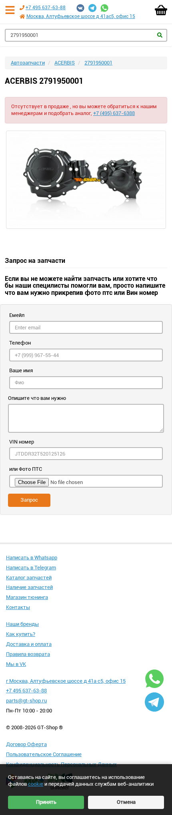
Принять (46, 802)
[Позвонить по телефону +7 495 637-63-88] (22, 7)
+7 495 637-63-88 (46, 7)
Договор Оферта (26, 744)
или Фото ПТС (25, 469)
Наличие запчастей (29, 587)
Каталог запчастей (29, 578)
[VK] (80, 8)
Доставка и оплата (29, 644)
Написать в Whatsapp (31, 558)
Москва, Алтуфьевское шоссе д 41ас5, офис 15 (80, 16)
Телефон (20, 343)
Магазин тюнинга (27, 597)
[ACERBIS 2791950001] (86, 180)
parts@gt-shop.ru (26, 701)
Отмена (126, 802)
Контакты (18, 607)
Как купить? (20, 634)
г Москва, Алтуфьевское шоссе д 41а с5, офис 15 (66, 681)
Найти (159, 35)
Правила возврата (28, 654)
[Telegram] (92, 8)
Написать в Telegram (31, 568)
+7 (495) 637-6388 (114, 113)
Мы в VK (16, 664)
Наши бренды (22, 624)
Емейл (16, 315)
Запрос (29, 500)
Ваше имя (21, 370)
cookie (35, 784)
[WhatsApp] (104, 8)
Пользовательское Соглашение (44, 754)
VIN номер (21, 442)
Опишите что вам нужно (37, 398)
